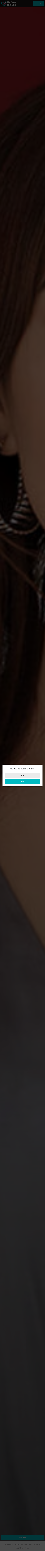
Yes (22, 781)
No (22, 775)
